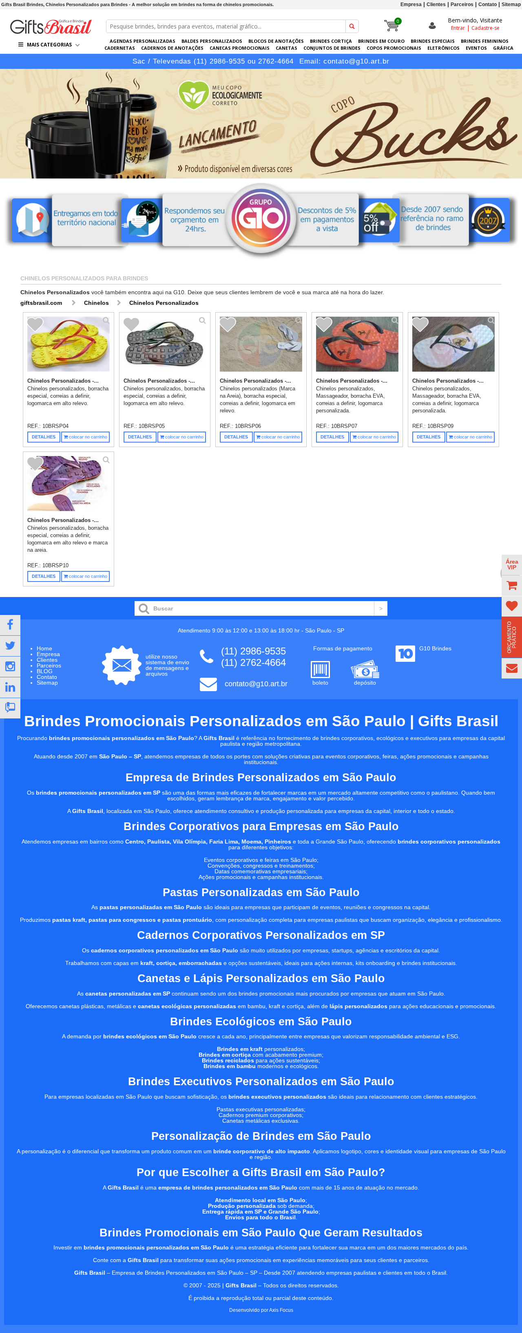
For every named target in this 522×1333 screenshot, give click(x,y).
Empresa (411, 4)
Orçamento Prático (512, 637)
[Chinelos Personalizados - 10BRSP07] (357, 346)
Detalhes (43, 436)
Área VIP (512, 564)
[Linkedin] (10, 687)
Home (44, 648)
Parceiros (462, 4)
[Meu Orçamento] (512, 585)
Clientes (436, 4)
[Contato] (512, 668)
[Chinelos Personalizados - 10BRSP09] (453, 346)
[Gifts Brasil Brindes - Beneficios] (261, 261)
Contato (487, 4)
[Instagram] (10, 667)
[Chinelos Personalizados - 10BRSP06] (261, 346)
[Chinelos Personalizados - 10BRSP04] (68, 346)
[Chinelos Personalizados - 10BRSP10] (68, 486)
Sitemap (511, 4)
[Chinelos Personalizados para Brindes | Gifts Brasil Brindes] (51, 31)
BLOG (45, 671)
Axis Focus (281, 1310)
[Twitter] (10, 646)
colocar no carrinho (87, 436)
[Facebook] (10, 625)
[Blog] (10, 708)
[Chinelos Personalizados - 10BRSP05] (165, 346)
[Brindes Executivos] (261, 123)
